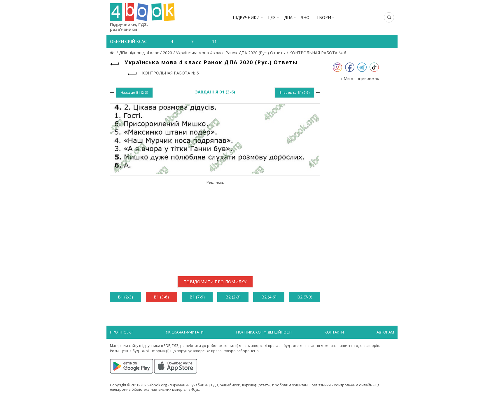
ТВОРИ (323, 17)
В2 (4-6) (268, 297)
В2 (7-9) (304, 297)
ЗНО (305, 17)
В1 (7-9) (197, 297)
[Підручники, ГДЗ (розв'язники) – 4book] (112, 52)
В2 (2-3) (233, 297)
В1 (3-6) (161, 297)
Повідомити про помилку (215, 281)
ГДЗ (272, 17)
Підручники (246, 17)
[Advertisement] (215, 226)
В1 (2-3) (125, 297)
